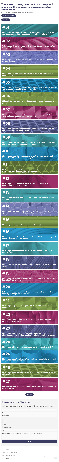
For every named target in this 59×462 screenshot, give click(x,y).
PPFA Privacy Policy (5, 449)
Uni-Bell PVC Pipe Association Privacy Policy (10, 452)
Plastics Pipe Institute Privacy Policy (8, 455)
